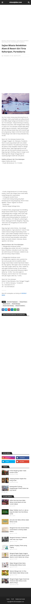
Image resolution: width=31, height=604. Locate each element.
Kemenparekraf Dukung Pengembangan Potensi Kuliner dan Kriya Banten (18, 488)
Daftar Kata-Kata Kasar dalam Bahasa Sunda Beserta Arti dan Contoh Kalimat (18, 502)
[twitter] (8, 461)
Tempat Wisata (23, 301)
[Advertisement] (15, 23)
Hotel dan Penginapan (12, 301)
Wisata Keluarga (16, 303)
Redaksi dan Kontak (20, 599)
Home (8, 599)
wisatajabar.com (8, 55)
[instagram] (8, 457)
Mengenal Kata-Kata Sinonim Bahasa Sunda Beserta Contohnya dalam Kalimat (19, 529)
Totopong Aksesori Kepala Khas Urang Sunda (17, 479)
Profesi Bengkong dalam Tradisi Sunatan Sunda (17, 471)
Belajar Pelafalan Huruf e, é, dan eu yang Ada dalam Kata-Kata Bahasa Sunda (19, 511)
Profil (12, 599)
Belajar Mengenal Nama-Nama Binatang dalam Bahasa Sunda (18, 564)
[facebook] (22, 457)
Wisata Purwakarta (11, 40)
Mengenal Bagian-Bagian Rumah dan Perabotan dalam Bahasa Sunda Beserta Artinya (19, 580)
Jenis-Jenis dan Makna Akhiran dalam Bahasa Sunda (19, 520)
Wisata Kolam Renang (8, 305)
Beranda (4, 40)
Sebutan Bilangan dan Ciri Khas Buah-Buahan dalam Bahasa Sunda (19, 572)
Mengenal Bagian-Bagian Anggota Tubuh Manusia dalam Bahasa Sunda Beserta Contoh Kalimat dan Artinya (19, 555)
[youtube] (22, 461)
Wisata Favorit (6, 303)
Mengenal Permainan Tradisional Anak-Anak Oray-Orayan (18, 538)
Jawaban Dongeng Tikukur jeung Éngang (18, 546)
